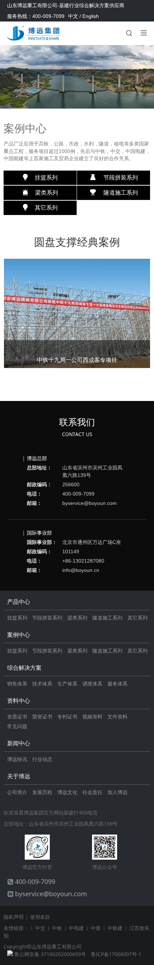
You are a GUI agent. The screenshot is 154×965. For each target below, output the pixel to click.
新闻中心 (18, 743)
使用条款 (40, 916)
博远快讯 (17, 759)
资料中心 (18, 701)
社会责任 (92, 792)
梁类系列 (77, 617)
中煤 (96, 928)
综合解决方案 (24, 668)
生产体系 (67, 683)
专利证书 (67, 716)
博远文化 (67, 792)
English (90, 16)
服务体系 (117, 683)
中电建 (77, 928)
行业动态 (42, 759)
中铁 (57, 928)
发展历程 (42, 792)
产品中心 (18, 602)
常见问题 (17, 726)
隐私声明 (14, 916)
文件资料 (117, 716)
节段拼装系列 (47, 617)
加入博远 (117, 792)
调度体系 (92, 683)
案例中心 (18, 635)
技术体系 (42, 683)
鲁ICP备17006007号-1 (116, 954)
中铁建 (115, 928)
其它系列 (137, 617)
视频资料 (92, 716)
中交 (41, 928)
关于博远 (18, 776)
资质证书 (17, 716)
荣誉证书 (42, 716)
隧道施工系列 (107, 617)
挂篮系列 (17, 617)
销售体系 (17, 683)
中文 (73, 16)
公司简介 (17, 792)
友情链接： (16, 928)
